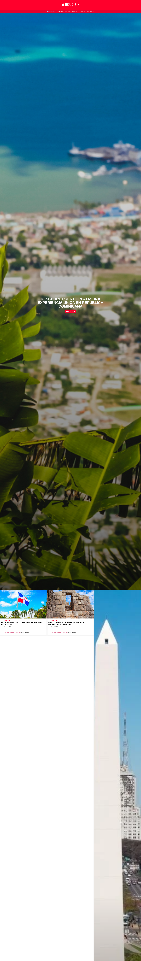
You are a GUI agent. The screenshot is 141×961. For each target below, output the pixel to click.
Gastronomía (75, 11)
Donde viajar (68, 11)
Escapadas (89, 11)
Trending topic (60, 11)
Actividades (82, 11)
